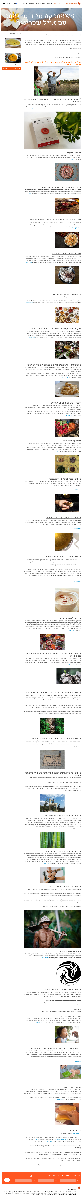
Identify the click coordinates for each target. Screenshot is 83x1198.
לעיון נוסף (59, 828)
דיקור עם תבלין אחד (72, 441)
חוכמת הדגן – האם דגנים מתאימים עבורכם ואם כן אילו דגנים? (53, 365)
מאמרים (38, 3)
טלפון (34, 1180)
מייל (56, 1180)
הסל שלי (8, 3)
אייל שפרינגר (77, 1133)
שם (78, 1180)
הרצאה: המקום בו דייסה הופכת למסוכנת (63, 557)
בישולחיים (50, 1141)
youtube (6, 68)
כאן (33, 108)
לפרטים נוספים (40, 1022)
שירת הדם (36, 1139)
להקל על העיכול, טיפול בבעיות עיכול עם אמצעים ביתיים (56, 329)
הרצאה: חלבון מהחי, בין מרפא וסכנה (65, 479)
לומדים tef (57, 3)
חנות (43, 3)
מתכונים (31, 3)
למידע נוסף (28, 262)
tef (79, 1187)
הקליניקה (50, 3)
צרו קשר (24, 3)
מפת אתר (73, 1189)
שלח (7, 1180)
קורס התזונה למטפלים (61, 1139)
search (20, 3)
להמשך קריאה (76, 228)
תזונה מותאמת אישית (71, 3)
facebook (3, 68)
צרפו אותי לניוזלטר (24, 1176)
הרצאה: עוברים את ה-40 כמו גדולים (65, 887)
